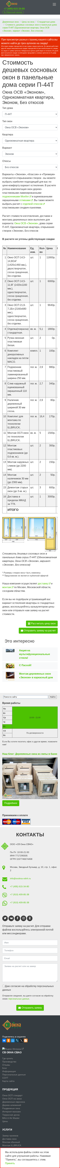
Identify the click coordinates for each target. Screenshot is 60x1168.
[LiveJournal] (17, 1040)
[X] (21, 1040)
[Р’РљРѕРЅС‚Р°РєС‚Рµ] (4, 1040)
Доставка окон (9, 1139)
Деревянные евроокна (13, 1102)
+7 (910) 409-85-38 (19, 894)
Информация (9, 1071)
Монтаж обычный (11, 1142)
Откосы (6, 161)
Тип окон (7, 121)
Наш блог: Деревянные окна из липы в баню (29, 754)
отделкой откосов (32, 204)
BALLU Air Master (11, 1118)
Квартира (7, 134)
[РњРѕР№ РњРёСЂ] (13, 1040)
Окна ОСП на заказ (12, 1098)
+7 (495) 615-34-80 (14, 8)
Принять (10, 1163)
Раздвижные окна (11, 1108)
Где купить (7, 1058)
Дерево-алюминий (11, 1105)
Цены (5, 1121)
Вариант (7, 147)
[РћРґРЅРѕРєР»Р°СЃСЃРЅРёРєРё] (8, 1040)
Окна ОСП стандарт (12, 1095)
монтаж (6, 587)
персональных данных (18, 999)
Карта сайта (8, 1081)
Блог (4, 1068)
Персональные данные (14, 1074)
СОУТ (5, 1078)
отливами (24, 200)
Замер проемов (10, 1135)
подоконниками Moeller (15, 196)
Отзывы (6, 1065)
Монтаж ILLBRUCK (11, 1145)
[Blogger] (26, 1040)
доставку (43, 583)
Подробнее (10, 803)
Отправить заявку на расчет (39, 630)
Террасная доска (11, 1115)
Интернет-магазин (11, 1111)
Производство (9, 1061)
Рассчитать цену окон (43, 623)
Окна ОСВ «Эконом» (26, 223)
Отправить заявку (32, 1007)
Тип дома (7, 108)
